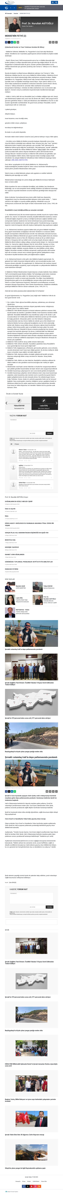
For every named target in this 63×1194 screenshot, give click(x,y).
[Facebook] (6, 42)
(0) (29, 460)
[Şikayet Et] (51, 460)
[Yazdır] (18, 42)
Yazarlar (16, 13)
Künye (23, 1181)
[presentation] (10, 8)
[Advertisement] (31, 861)
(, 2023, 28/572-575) (19, 160)
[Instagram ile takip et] (35, 1186)
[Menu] (52, 2)
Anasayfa (9, 13)
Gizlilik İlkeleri (36, 1181)
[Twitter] (9, 42)
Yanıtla (21, 460)
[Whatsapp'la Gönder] (15, 42)
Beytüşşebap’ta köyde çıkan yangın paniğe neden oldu (34, 7)
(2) (26, 460)
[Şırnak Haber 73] (9, 2)
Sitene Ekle (44, 1181)
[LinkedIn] (12, 42)
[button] (50, 42)
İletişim (29, 1181)
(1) (26, 477)
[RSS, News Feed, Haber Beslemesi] (39, 1186)
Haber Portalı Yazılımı (13, 1191)
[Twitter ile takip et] (28, 1186)
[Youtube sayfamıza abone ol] (31, 1186)
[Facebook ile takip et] (24, 1186)
